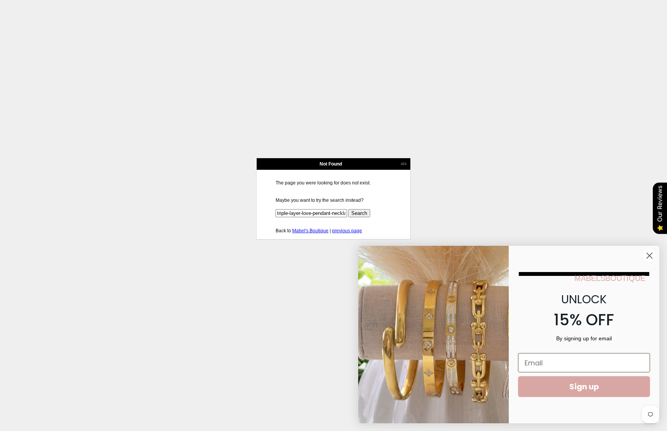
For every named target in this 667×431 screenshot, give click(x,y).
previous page (347, 230)
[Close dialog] (649, 255)
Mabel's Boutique (310, 230)
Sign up (584, 386)
